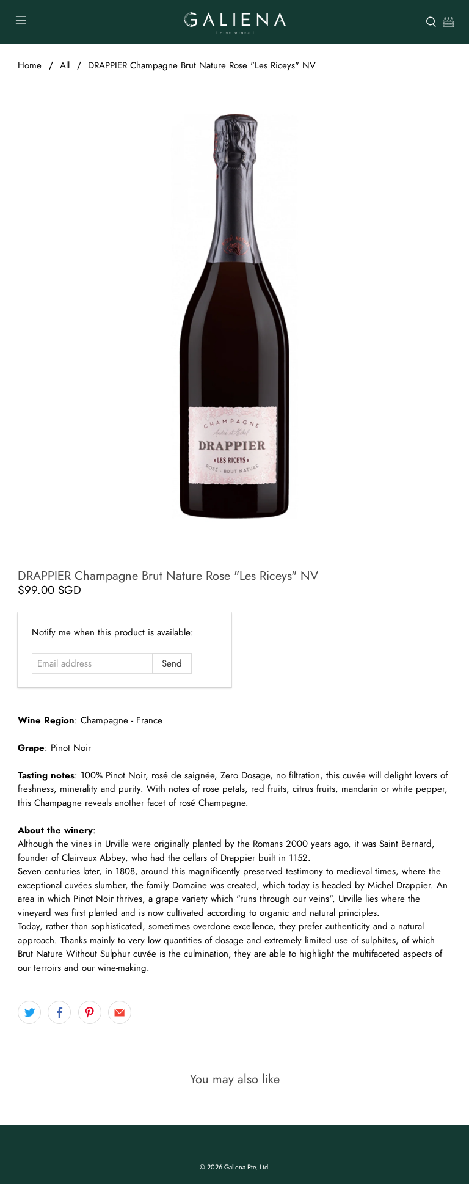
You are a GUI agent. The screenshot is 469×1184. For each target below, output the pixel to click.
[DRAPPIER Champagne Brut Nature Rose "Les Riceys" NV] (234, 316)
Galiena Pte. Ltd (246, 1167)
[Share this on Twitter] (29, 1012)
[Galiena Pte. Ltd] (234, 22)
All (65, 65)
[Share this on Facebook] (59, 1012)
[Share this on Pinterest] (89, 1012)
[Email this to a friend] (119, 1012)
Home (30, 65)
